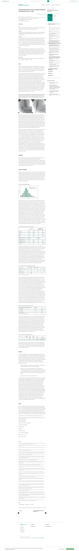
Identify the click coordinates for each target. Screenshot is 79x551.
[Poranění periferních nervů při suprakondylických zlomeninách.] (32, 270)
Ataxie (21, 510)
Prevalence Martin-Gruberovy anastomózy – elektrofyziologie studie (54, 60)
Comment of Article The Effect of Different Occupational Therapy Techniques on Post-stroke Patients (54, 66)
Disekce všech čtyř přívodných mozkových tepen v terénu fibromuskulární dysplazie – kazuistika (54, 52)
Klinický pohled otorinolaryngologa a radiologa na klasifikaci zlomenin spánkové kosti (54, 48)
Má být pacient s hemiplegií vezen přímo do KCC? (54, 31)
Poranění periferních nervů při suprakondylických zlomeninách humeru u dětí (54, 43)
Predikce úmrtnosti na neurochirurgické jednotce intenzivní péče (54, 62)
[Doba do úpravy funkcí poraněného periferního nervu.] (32, 310)
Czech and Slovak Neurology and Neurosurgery (53, 69)
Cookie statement (22, 530)
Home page (43, 4)
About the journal (58, 4)
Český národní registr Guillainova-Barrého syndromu (54, 38)
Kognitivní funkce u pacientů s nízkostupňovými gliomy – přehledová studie (54, 33)
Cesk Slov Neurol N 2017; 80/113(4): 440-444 (27, 19)
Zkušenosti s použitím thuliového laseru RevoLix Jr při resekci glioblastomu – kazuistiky (54, 50)
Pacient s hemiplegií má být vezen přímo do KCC (38, 511)
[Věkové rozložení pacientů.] (32, 192)
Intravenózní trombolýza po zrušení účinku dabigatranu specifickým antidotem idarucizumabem (54, 54)
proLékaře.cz (4, 1)
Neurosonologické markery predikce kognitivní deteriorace (54, 37)
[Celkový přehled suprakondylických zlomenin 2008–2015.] (32, 235)
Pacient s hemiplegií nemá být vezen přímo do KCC (54, 29)
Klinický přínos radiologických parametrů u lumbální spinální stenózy (54, 35)
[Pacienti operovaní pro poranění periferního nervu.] (32, 338)
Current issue (53, 4)
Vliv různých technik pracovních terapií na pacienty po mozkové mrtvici (54, 64)
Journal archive (48, 4)
